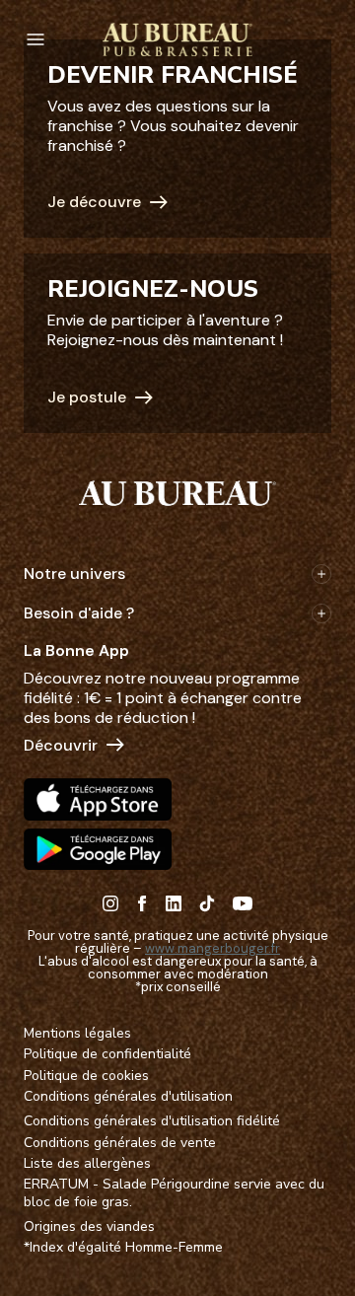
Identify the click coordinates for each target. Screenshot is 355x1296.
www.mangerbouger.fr (212, 948)
